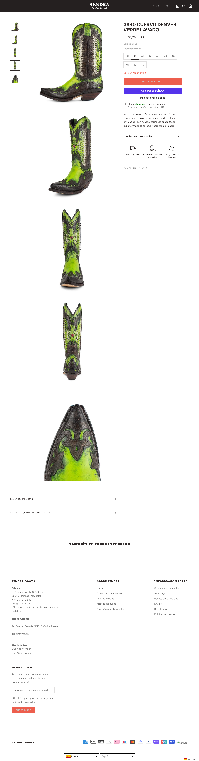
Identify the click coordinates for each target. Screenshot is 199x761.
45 (173, 56)
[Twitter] (143, 168)
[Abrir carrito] (190, 6)
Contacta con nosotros (109, 593)
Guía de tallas (130, 44)
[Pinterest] (146, 168)
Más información (139, 137)
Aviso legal (160, 593)
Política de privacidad (166, 598)
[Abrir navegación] (9, 6)
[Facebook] (139, 168)
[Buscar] (183, 5)
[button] (191, 759)
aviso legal (43, 698)
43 (157, 56)
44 (165, 56)
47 (135, 64)
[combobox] (81, 756)
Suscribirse (23, 710)
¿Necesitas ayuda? (107, 603)
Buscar (100, 588)
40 (135, 56)
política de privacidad (24, 702)
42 (150, 56)
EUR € (156, 6)
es (167, 6)
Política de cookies (164, 614)
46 (127, 64)
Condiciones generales (166, 588)
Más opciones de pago (152, 97)
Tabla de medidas (132, 48)
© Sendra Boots (23, 742)
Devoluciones (161, 609)
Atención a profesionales (110, 609)
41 (142, 56)
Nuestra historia (105, 598)
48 (142, 64)
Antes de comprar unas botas (30, 512)
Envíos (158, 603)
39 (127, 56)
